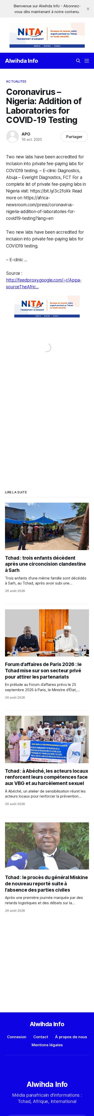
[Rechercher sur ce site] (78, 61)
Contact (40, 1036)
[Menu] (87, 61)
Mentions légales (47, 1044)
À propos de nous (71, 1036)
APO (26, 134)
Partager (74, 136)
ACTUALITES (16, 81)
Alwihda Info (21, 60)
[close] (88, 9)
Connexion (16, 1036)
